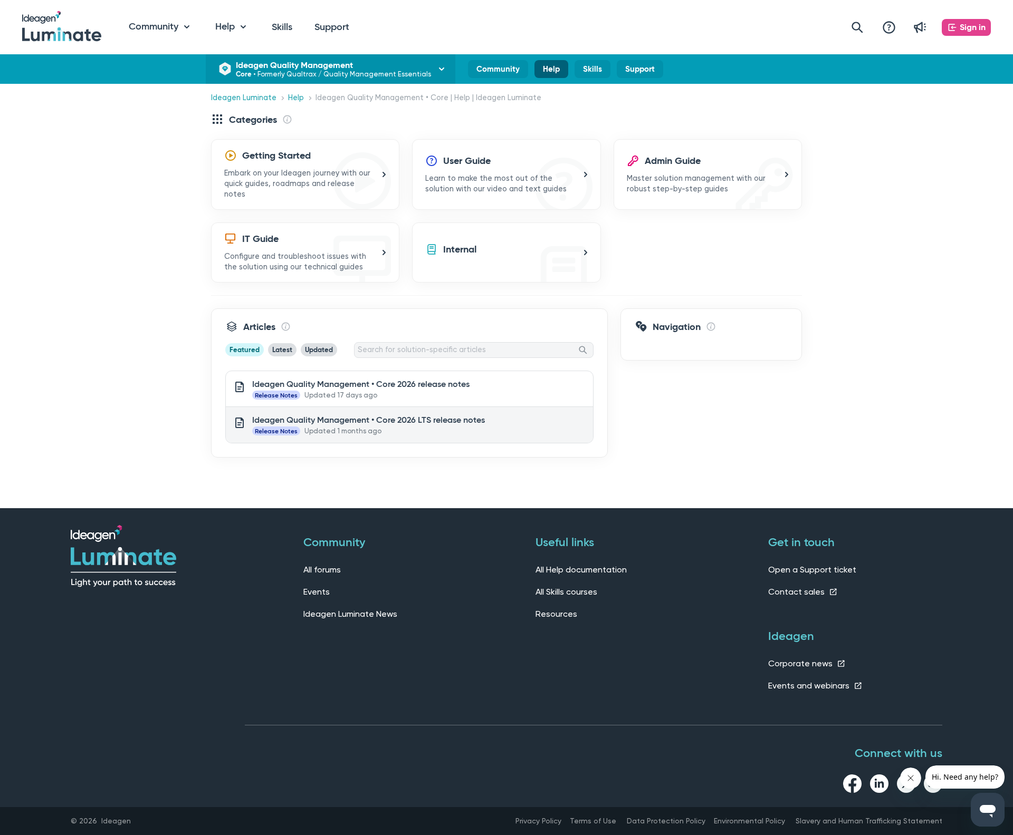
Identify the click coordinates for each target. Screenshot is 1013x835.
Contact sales (797, 592)
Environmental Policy (749, 821)
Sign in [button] (973, 27)
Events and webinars (810, 686)
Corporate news (801, 663)
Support (331, 27)
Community (498, 71)
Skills (282, 27)
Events (316, 592)
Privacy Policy (538, 821)
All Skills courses (566, 592)
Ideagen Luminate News (350, 614)
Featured (245, 349)
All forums (322, 570)
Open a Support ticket (812, 570)
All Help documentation (581, 570)
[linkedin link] (879, 785)
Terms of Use (593, 821)
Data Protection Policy (666, 821)
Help (551, 71)
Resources (556, 614)
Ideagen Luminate (243, 97)
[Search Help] (857, 27)
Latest (282, 349)
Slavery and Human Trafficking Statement (869, 821)
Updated (319, 349)
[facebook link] (852, 785)
